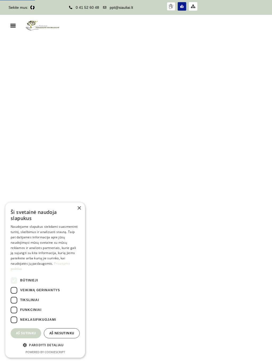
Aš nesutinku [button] (61, 333)
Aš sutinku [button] (26, 333)
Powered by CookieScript (45, 352)
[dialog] (45, 280)
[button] (12, 25)
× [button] (79, 208)
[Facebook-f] (32, 7)
